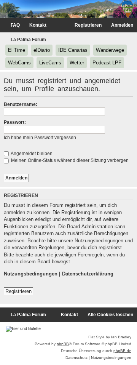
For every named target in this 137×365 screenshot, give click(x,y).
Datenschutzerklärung (87, 274)
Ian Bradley (121, 337)
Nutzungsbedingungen (30, 274)
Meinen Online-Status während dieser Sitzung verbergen (69, 160)
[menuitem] (12, 25)
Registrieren (18, 291)
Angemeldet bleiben (31, 153)
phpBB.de (122, 351)
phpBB (63, 344)
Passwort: (15, 122)
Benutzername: (20, 104)
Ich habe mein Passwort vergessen (40, 137)
